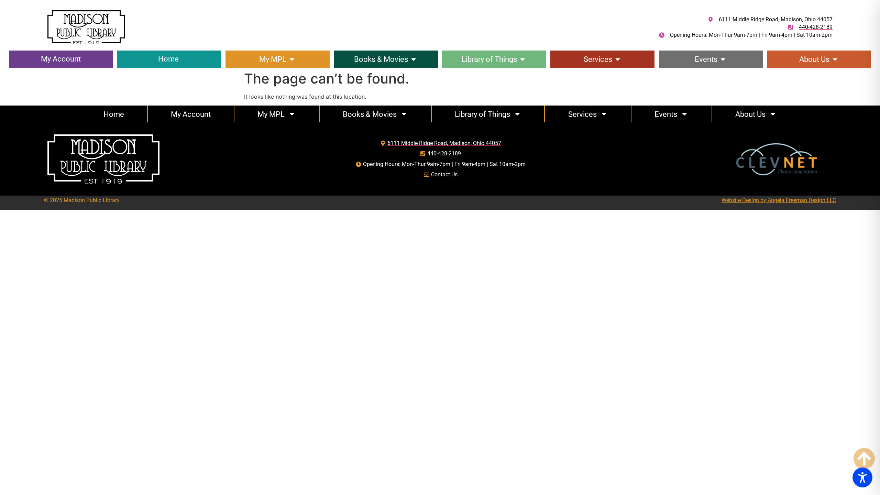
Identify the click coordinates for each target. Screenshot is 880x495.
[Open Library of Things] (522, 59)
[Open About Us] (835, 59)
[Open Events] (723, 59)
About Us (750, 114)
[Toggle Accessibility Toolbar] (862, 477)
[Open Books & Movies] (413, 59)
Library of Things (482, 114)
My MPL (271, 114)
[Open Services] (618, 59)
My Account (191, 114)
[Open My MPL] (292, 59)
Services (582, 114)
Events (665, 114)
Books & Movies (370, 114)
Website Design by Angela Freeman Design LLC (779, 200)
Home (113, 114)
